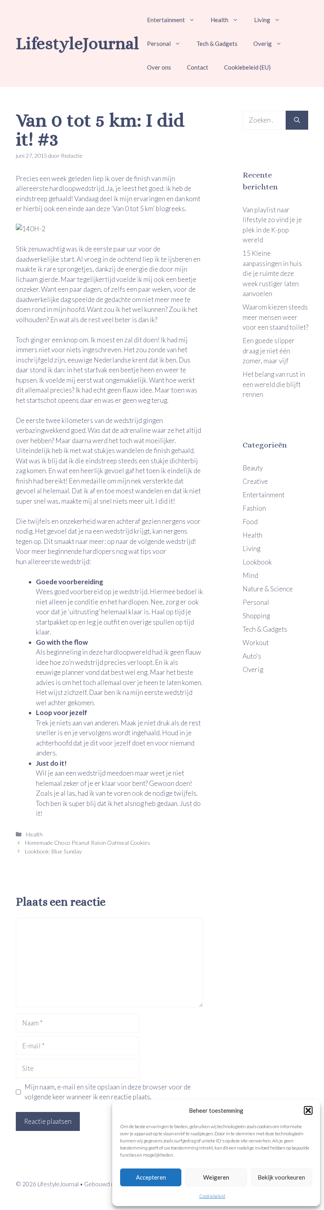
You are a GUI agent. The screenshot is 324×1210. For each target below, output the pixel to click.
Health (219, 19)
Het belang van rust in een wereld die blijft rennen (274, 384)
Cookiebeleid (212, 1196)
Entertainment (166, 19)
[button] (308, 1110)
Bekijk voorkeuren (281, 1177)
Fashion (254, 508)
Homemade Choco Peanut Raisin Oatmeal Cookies (87, 842)
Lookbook (257, 562)
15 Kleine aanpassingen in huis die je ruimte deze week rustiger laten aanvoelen (272, 273)
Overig (262, 43)
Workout (256, 642)
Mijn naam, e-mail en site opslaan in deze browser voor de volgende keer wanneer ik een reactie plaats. (107, 1092)
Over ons (159, 67)
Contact (197, 67)
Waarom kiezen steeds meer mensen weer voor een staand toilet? (275, 317)
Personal (159, 43)
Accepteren (151, 1177)
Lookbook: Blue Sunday (53, 851)
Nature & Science (268, 589)
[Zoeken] (297, 120)
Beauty (253, 468)
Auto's (252, 656)
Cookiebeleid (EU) (247, 67)
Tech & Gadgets (216, 43)
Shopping (256, 616)
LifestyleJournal (77, 43)
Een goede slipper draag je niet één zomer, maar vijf (269, 350)
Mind (250, 575)
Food (250, 521)
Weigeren (216, 1177)
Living (262, 19)
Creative (255, 481)
